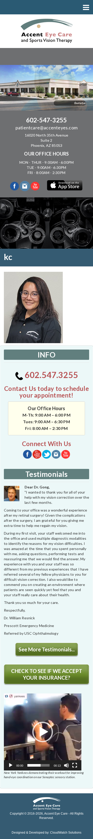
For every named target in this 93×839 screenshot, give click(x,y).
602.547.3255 (50, 375)
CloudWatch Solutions (65, 832)
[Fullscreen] (74, 765)
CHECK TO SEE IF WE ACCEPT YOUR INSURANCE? (46, 674)
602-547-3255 (46, 120)
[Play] (10, 765)
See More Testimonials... (47, 649)
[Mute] (66, 765)
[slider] (38, 765)
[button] (42, 732)
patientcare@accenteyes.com (47, 127)
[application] (42, 731)
